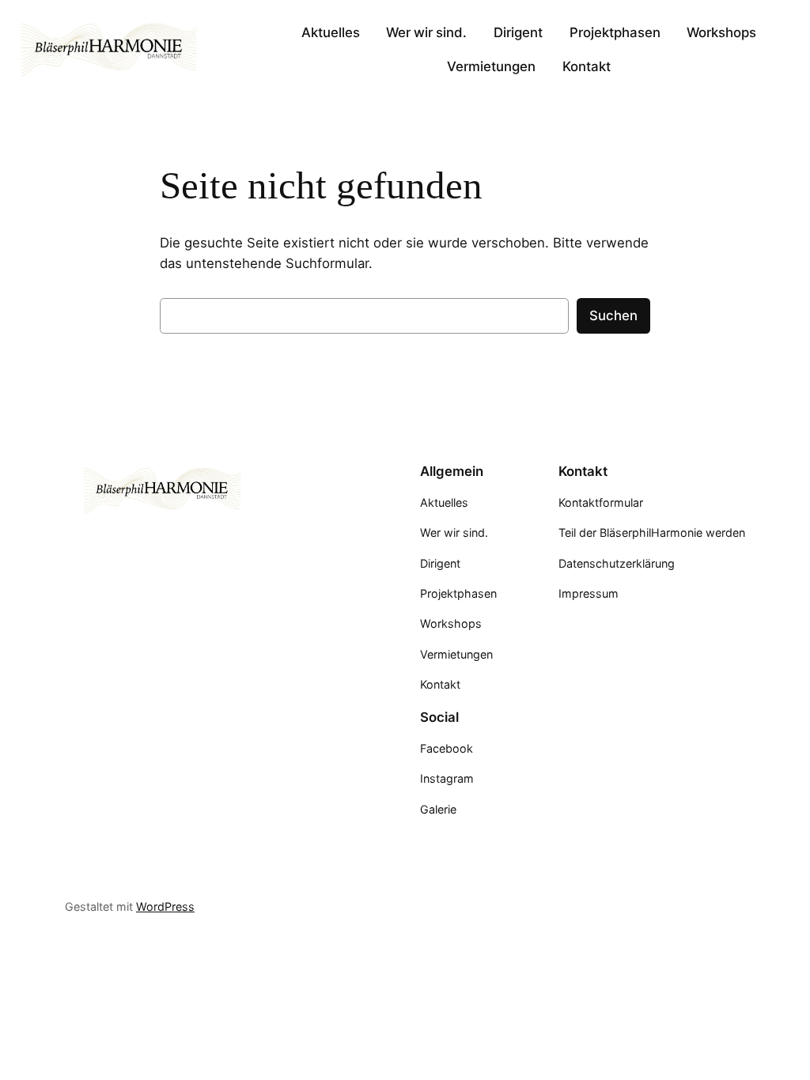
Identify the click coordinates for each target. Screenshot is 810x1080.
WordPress (165, 906)
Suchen (613, 315)
